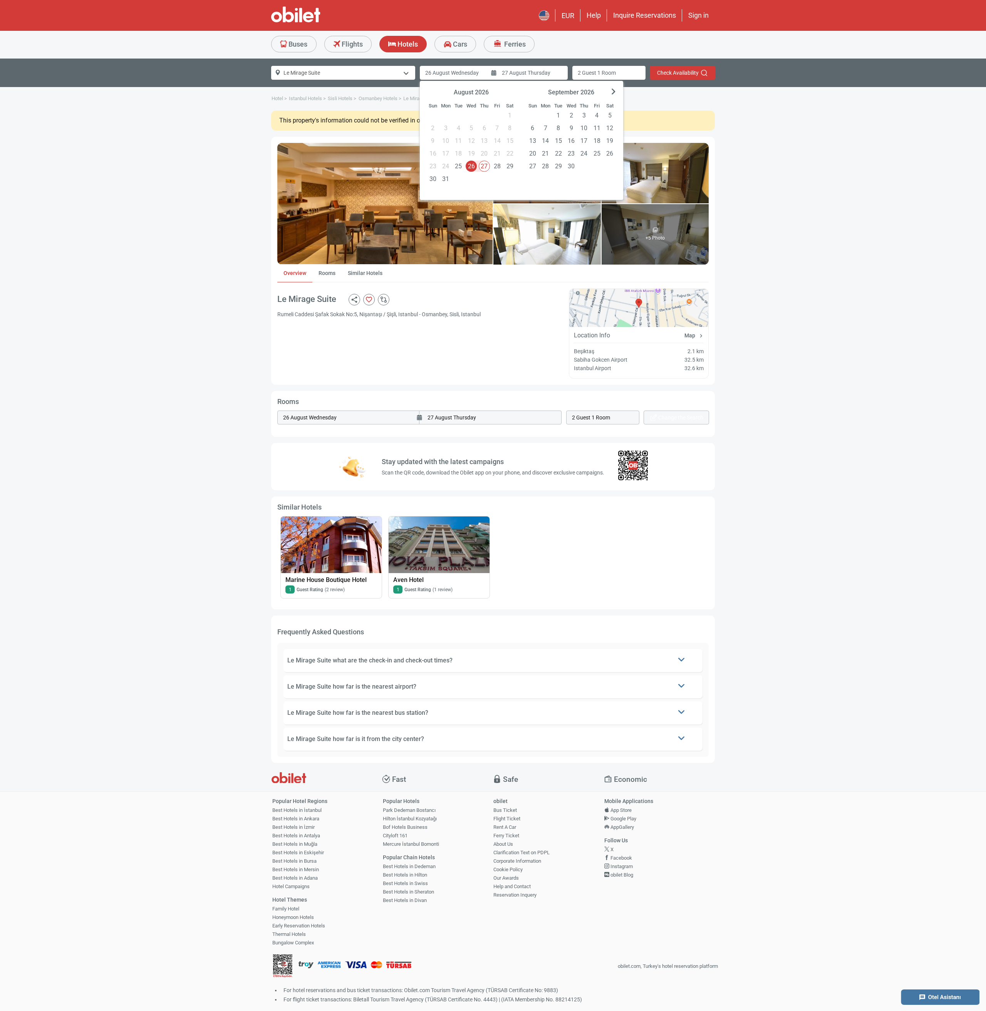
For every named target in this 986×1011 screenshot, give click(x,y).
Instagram (621, 866)
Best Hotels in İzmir (293, 827)
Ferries (514, 44)
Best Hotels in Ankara (295, 819)
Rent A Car (504, 827)
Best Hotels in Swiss (405, 883)
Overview (294, 273)
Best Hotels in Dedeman (409, 866)
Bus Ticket (505, 810)
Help (594, 15)
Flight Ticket (506, 819)
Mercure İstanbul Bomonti (411, 844)
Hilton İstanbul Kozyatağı (410, 819)
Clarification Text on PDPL (521, 852)
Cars (459, 44)
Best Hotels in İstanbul (297, 810)
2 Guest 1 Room (597, 73)
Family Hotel (285, 909)
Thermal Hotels (289, 934)
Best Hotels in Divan (405, 900)
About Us (503, 844)
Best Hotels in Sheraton (408, 892)
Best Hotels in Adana (295, 878)
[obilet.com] (314, 21)
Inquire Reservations (644, 15)
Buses (297, 44)
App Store (620, 810)
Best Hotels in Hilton (405, 875)
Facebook (620, 858)
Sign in (698, 15)
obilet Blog (621, 875)
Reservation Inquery (515, 895)
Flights (351, 44)
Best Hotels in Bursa (294, 861)
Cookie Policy (508, 869)
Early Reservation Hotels (298, 926)
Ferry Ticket (506, 835)
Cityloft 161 (395, 835)
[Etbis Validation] (283, 967)
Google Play (622, 819)
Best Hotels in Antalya (296, 835)
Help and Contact (512, 886)
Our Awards (506, 878)
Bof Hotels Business (405, 827)
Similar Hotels (365, 273)
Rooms (327, 273)
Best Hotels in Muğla (294, 844)
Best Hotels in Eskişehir (298, 852)
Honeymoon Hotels (293, 917)
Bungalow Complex (293, 943)
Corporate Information (517, 861)
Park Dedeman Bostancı (409, 810)
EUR (568, 16)
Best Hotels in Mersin (295, 869)
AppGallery (621, 827)
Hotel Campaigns (291, 886)
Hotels (407, 44)
